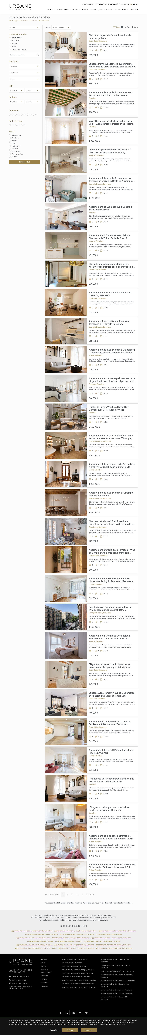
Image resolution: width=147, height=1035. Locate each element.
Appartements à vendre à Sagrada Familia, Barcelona (74, 945)
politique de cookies (118, 1024)
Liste (118, 27)
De (134, 4)
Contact (134, 10)
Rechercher (24, 162)
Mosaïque (127, 27)
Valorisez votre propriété (107, 4)
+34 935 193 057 (88, 4)
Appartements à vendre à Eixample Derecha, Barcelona (31, 931)
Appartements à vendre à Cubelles (109, 934)
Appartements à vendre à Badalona (68, 941)
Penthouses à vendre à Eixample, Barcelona (77, 973)
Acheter (52, 10)
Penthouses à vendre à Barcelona (74, 966)
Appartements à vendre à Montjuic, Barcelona (77, 934)
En (128, 4)
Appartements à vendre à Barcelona (74, 959)
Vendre (67, 10)
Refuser (70, 1030)
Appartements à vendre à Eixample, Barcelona (78, 970)
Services (113, 10)
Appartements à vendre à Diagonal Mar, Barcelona (70, 938)
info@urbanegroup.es (19, 983)
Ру (137, 4)
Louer (60, 10)
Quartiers (102, 10)
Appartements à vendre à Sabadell (40, 941)
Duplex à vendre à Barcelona (72, 963)
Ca (125, 4)
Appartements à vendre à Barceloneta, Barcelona (102, 941)
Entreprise (123, 10)
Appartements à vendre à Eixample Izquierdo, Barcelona (75, 931)
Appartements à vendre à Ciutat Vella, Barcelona (79, 980)
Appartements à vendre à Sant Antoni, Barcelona (34, 945)
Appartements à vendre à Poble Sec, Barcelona (76, 948)
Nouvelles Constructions (84, 10)
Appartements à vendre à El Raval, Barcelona (33, 938)
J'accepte (88, 1030)
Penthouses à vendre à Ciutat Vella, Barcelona (78, 984)
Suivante (90, 894)
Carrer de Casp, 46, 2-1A (20, 977)
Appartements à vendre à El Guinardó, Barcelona (114, 948)
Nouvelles (44, 986)
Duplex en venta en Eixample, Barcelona (76, 977)
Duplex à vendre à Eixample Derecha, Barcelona (117, 971)
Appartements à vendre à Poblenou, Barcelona (113, 945)
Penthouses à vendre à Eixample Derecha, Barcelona (115, 966)
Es (122, 4)
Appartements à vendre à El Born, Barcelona (41, 934)
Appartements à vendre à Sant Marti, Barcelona (78, 987)
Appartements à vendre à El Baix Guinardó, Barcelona (111, 938)
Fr (131, 4)
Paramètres (54, 1030)
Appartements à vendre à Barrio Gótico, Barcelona (117, 931)
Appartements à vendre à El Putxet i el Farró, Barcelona (35, 948)
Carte (136, 27)
